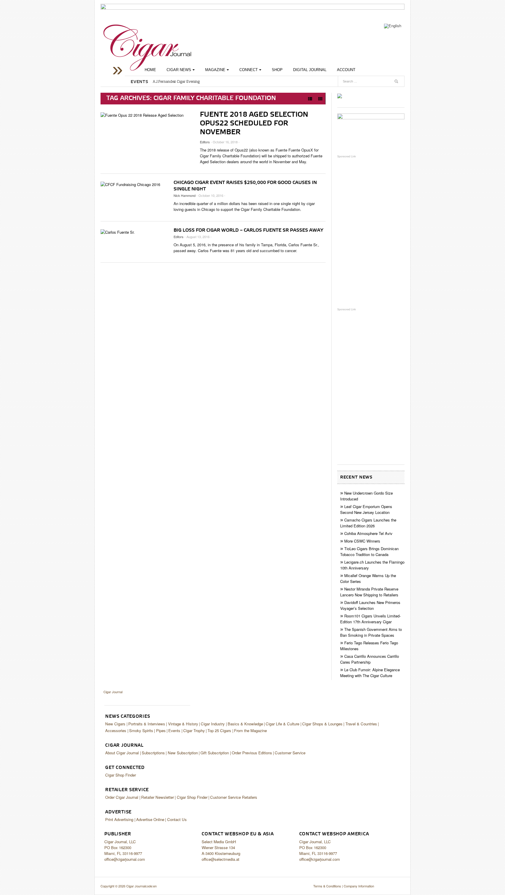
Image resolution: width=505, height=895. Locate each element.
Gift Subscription (214, 752)
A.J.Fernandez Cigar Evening (176, 82)
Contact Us (177, 819)
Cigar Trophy (194, 730)
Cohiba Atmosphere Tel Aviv (368, 533)
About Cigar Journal (122, 752)
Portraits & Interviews (146, 724)
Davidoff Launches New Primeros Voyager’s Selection (370, 605)
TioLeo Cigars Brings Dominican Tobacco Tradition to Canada (369, 551)
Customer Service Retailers (233, 797)
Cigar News (179, 70)
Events (174, 730)
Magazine (215, 70)
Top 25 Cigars (219, 730)
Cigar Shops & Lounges (322, 724)
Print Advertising (119, 819)
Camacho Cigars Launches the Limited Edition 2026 (368, 523)
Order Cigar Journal (121, 797)
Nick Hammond (185, 195)
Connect (248, 70)
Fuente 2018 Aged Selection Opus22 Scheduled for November (254, 123)
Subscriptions (153, 752)
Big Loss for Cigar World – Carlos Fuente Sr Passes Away (248, 230)
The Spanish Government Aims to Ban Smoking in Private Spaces (371, 632)
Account (346, 70)
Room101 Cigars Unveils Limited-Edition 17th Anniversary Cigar (370, 618)
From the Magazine (250, 730)
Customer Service (290, 752)
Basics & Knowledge (245, 724)
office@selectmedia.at (220, 859)
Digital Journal (309, 70)
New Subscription (183, 752)
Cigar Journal (147, 47)
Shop (277, 70)
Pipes (161, 730)
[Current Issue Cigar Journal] (339, 95)
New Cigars (115, 724)
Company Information (359, 886)
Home (150, 70)
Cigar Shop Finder (120, 775)
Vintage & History (183, 724)
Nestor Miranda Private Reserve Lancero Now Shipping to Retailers (369, 592)
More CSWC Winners (362, 541)
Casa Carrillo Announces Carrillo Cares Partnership (369, 659)
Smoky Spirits (141, 730)
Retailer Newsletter (157, 797)
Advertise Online (150, 819)
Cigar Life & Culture (282, 724)
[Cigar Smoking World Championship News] (370, 131)
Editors (205, 142)
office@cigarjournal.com (124, 859)
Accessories (115, 730)
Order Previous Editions (252, 752)
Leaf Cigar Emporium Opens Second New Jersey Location (366, 509)
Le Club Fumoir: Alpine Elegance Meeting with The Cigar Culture (370, 672)
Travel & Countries (361, 724)
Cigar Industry (213, 724)
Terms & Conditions (327, 886)
